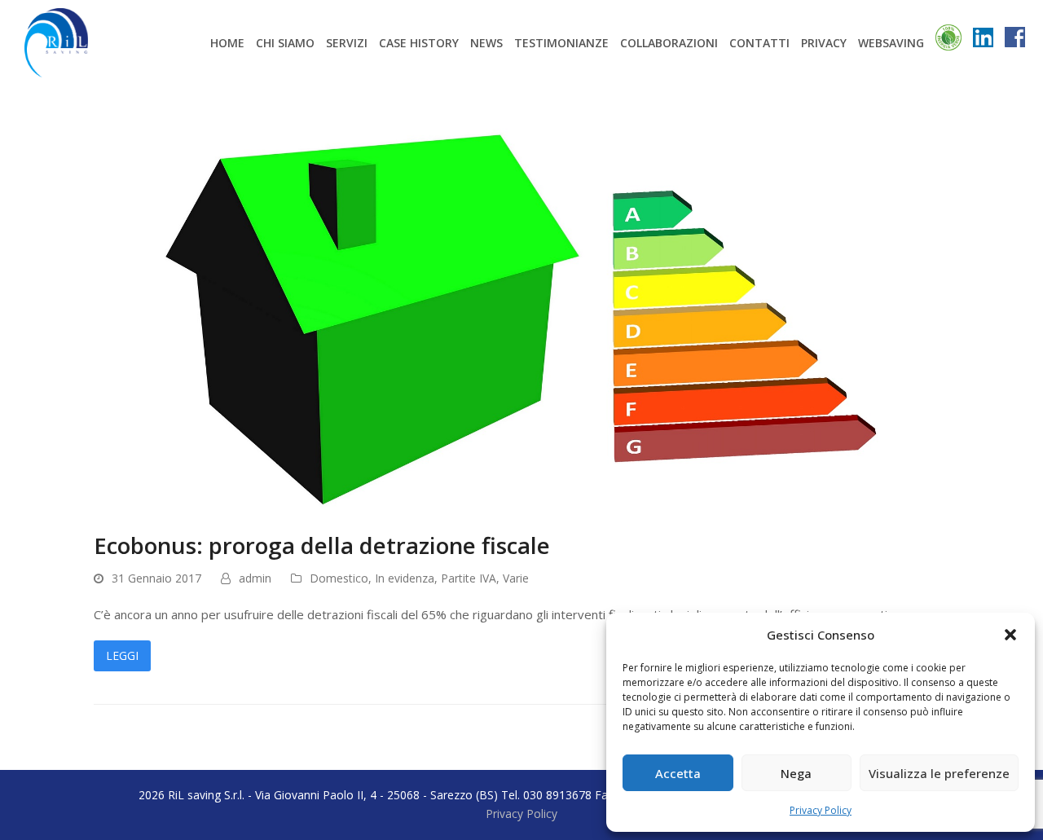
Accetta (678, 773)
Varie (516, 578)
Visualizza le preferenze (939, 773)
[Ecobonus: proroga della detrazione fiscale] (521, 297)
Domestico (339, 578)
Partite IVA (468, 578)
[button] (1010, 635)
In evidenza (404, 578)
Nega (796, 773)
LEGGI (122, 655)
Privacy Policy (821, 810)
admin (255, 578)
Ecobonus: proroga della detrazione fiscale (322, 545)
